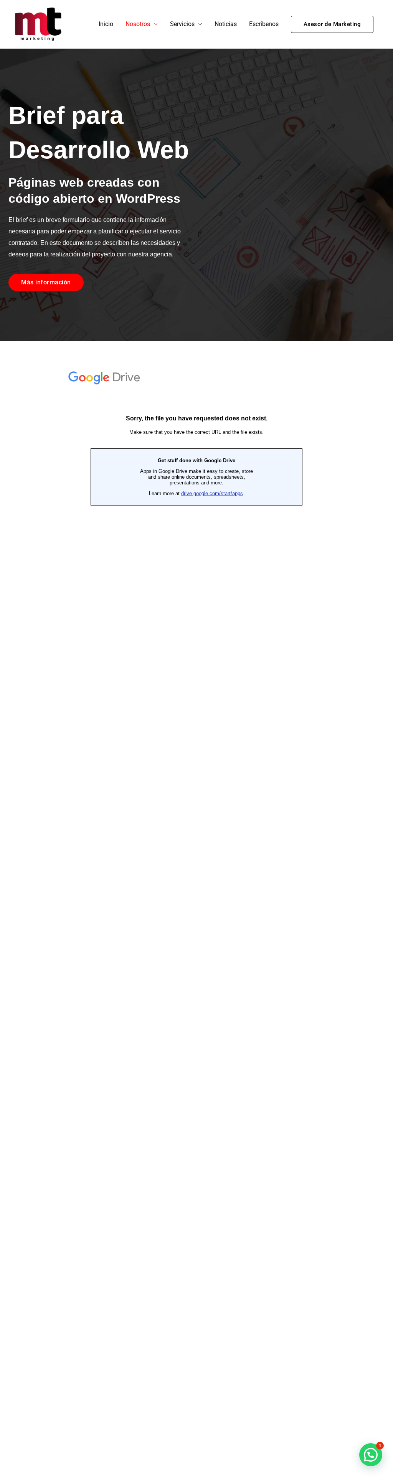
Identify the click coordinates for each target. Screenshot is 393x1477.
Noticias (226, 24)
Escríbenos (264, 24)
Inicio (106, 24)
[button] (332, 24)
